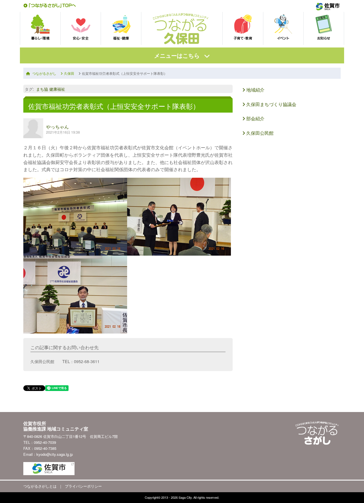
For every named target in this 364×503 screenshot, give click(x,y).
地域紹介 (254, 89)
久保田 (69, 73)
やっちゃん (57, 126)
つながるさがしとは (40, 486)
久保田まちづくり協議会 (270, 104)
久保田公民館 (259, 133)
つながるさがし (44, 73)
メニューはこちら (177, 55)
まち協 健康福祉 (50, 89)
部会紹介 (254, 118)
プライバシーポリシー (83, 486)
